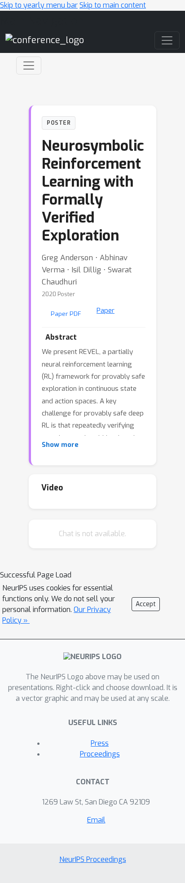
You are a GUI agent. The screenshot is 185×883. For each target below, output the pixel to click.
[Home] (44, 40)
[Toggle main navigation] (167, 40)
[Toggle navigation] (28, 65)
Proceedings (100, 754)
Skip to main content (112, 5)
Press (100, 743)
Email (96, 820)
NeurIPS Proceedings (92, 859)
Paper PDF (66, 314)
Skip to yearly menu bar (39, 5)
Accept (146, 604)
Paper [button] (106, 310)
